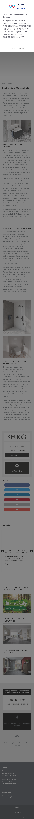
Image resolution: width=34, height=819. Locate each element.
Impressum (21, 48)
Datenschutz (12, 48)
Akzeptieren (26, 42)
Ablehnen (7, 42)
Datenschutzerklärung (9, 36)
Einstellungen (17, 42)
